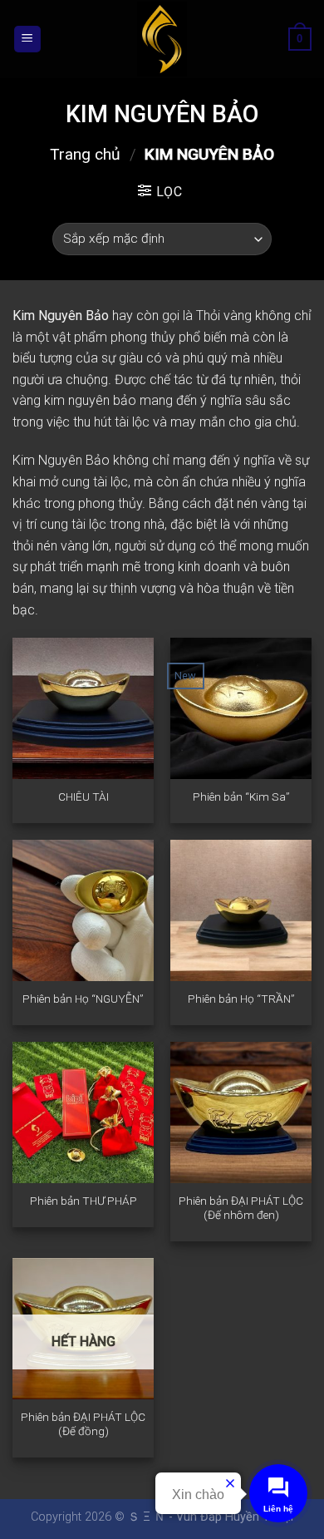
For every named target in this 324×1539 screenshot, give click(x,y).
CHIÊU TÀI (83, 796)
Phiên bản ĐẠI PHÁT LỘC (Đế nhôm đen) (241, 1208)
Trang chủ (85, 154)
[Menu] (28, 39)
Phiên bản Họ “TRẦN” (241, 998)
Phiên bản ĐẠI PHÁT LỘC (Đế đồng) (83, 1424)
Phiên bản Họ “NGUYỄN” (83, 998)
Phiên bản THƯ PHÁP (83, 1200)
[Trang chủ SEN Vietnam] (162, 39)
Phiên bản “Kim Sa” (241, 796)
